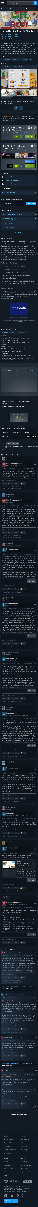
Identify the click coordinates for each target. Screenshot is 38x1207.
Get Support (25, 1168)
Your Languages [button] (12, 443)
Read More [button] (31, 581)
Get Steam (24, 1161)
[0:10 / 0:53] (19, 79)
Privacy (6, 1161)
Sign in (3, 101)
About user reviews (7, 406)
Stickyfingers (10, 707)
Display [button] (4, 436)
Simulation (6, 59)
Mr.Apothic (10, 543)
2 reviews (8, 460)
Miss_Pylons (10, 807)
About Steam (8, 1139)
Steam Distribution (10, 1149)
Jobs (22, 1143)
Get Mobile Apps (11, 1201)
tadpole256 (10, 494)
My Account (25, 1172)
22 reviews (9, 844)
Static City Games (13, 34)
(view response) (7, 989)
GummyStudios (11, 598)
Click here (28, 118)
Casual (24, 59)
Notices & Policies (10, 1168)
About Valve (25, 1139)
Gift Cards (7, 1153)
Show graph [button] (30, 436)
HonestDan (9, 842)
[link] (19, 136)
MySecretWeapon (12, 652)
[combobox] (20, 3)
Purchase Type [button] (19, 428)
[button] (4, 8)
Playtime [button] (27, 432)
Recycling (24, 1149)
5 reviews (8, 654)
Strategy (16, 59)
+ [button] (30, 59)
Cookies (6, 1172)
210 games (9, 600)
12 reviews (9, 496)
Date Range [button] (16, 432)
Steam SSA (7, 1143)
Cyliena (8, 896)
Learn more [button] (31, 203)
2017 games (9, 545)
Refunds (7, 1175)
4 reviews (8, 898)
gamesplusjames (11, 762)
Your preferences (19, 406)
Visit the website (7, 223)
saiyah (8, 458)
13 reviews (9, 764)
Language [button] (5, 432)
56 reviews (18, 545)
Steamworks (8, 1146)
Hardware (24, 1146)
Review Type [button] (6, 428)
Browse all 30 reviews (19, 1114)
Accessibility (8, 1165)
